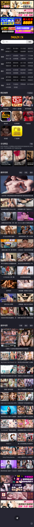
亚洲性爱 (8, 63)
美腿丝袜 (8, 73)
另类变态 (30, 66)
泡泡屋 (16, 87)
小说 (2, 78)
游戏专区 (30, 48)
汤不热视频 (30, 84)
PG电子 (8, 48)
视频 (2, 57)
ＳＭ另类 (30, 58)
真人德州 (15, 48)
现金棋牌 (23, 51)
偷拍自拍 (15, 63)
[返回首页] (31, 523)
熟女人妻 (8, 58)
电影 (2, 64)
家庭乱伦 (15, 77)
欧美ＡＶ (23, 55)
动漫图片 (30, 70)
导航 (2, 85)
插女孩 (8, 84)
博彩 (2, 50)
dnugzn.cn (17, 37)
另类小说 (15, 80)
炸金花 (16, 51)
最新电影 (4, 325)
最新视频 (4, 172)
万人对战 (23, 48)
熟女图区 (23, 73)
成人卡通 (23, 63)
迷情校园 (8, 80)
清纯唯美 (15, 73)
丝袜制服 (15, 58)
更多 (31, 172)
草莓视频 (23, 84)
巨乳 (26, 172)
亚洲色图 (15, 70)
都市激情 (8, 77)
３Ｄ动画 (30, 55)
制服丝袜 (8, 66)
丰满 (20, 325)
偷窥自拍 (8, 70)
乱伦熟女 (23, 66)
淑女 (26, 325)
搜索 (30, 42)
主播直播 (23, 58)
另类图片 (30, 73)
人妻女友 (23, 77)
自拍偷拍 (15, 55)
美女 (20, 172)
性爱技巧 (30, 80)
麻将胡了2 (8, 51)
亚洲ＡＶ (8, 55)
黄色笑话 (23, 80)
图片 (2, 71)
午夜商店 (15, 84)
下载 (31, 144)
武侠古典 (30, 77)
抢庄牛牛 (30, 51)
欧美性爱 (30, 63)
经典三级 (15, 66)
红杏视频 (8, 87)
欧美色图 (23, 70)
